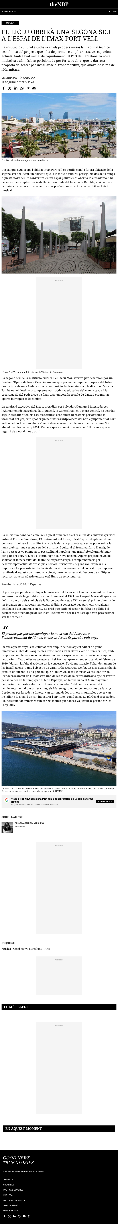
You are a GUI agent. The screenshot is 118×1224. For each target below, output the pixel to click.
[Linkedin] (16, 88)
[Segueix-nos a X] (9, 1216)
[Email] (34, 88)
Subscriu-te (9, 11)
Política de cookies (13, 1190)
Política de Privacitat (14, 1200)
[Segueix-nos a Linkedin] (14, 1216)
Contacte (8, 1179)
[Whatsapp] (22, 88)
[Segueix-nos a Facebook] (4, 1216)
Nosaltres (8, 1185)
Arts (47, 948)
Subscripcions (10, 1210)
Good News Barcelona (27, 948)
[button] (6, 4)
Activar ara (104, 801)
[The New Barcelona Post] (18, 1160)
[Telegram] (28, 88)
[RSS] (29, 1216)
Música (10, 22)
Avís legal (8, 1195)
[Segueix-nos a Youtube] (24, 1216)
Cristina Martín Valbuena (18, 77)
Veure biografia (20, 826)
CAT (110, 11)
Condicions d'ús (11, 1205)
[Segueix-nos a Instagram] (19, 1216)
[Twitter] (10, 88)
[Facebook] (4, 88)
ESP (114, 11)
